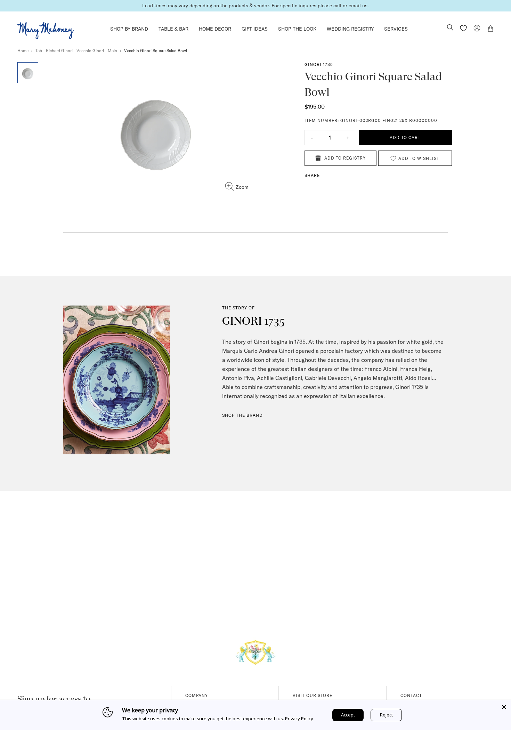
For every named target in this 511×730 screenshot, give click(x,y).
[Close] (504, 707)
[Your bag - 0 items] (490, 29)
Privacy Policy (299, 718)
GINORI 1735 (319, 64)
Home (23, 50)
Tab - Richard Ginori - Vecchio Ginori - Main (76, 50)
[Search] (450, 28)
